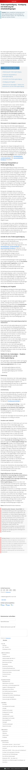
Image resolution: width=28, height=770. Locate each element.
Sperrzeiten (4, 676)
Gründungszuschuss (6, 649)
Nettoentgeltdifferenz (6, 720)
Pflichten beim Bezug (6, 672)
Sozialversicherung (6, 674)
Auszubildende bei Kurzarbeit (8, 706)
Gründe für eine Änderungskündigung (12, 79)
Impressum (23, 768)
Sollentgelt (4, 722)
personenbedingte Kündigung (8, 248)
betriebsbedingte (5, 246)
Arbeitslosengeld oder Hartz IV (8, 658)
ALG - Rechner (5, 647)
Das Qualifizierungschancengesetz (9, 691)
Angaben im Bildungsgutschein (8, 687)
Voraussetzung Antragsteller (8, 697)
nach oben (4, 599)
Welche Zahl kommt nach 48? (8, 627)
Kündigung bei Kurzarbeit (7, 712)
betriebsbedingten (17, 156)
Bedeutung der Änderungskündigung (12, 72)
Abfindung (4, 733)
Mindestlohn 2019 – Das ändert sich (9, 758)
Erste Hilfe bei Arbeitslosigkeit (8, 756)
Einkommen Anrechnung (7, 666)
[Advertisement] (14, 35)
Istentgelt (4, 708)
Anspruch (4, 654)
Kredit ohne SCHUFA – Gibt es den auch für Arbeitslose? (14, 750)
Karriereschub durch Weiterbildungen (10, 754)
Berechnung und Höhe (7, 662)
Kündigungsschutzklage (14, 401)
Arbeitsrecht (4, 731)
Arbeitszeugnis (5, 735)
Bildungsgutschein (6, 681)
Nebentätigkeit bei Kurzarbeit (8, 718)
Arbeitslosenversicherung (7, 660)
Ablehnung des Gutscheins (8, 683)
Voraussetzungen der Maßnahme (9, 699)
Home (12, 768)
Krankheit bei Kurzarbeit (7, 710)
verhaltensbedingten (6, 158)
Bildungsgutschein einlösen (8, 689)
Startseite (4, 645)
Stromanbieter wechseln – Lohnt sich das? (11, 744)
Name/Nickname (5, 621)
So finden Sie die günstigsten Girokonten (10, 752)
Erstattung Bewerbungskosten (8, 668)
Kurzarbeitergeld (5, 714)
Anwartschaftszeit (6, 656)
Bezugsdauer (5, 664)
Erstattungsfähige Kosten (7, 693)
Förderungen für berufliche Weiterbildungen (11, 695)
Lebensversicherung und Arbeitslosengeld (11, 670)
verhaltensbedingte (14, 246)
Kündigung (4, 737)
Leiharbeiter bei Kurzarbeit (7, 716)
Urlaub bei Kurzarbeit (6, 726)
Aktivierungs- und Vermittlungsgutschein (10, 685)
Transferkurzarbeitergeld (7, 724)
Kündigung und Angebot (9, 82)
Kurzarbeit (4, 704)
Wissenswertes (5, 742)
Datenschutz (8, 592)
